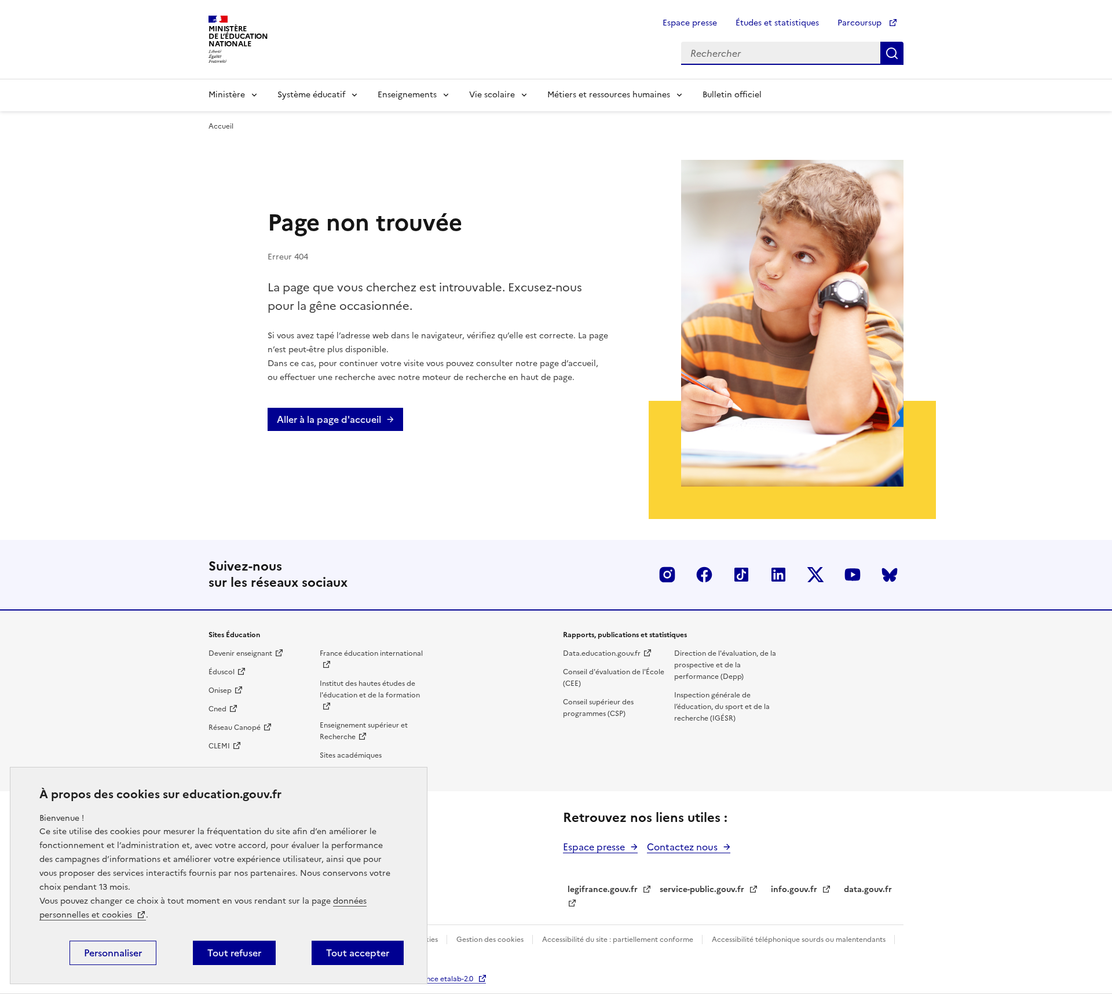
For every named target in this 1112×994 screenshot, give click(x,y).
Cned (217, 709)
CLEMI (219, 746)
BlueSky (890, 575)
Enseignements (407, 95)
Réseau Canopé (235, 727)
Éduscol (222, 672)
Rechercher (892, 53)
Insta (667, 575)
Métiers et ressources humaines (608, 95)
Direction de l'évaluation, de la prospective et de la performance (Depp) (725, 665)
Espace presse (690, 23)
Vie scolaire (492, 95)
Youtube (852, 575)
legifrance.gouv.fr (603, 889)
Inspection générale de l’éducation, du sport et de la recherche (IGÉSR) (722, 706)
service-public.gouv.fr (702, 889)
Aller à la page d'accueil (329, 419)
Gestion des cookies (490, 939)
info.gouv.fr (794, 889)
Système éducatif (311, 95)
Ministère (227, 95)
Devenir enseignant (240, 653)
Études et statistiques (777, 23)
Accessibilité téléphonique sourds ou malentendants (799, 939)
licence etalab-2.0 (444, 979)
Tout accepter (357, 953)
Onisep (220, 690)
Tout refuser (234, 953)
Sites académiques (351, 755)
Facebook (704, 575)
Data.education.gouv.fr (602, 653)
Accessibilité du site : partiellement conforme (618, 939)
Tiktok (741, 575)
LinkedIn (778, 575)
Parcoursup (860, 23)
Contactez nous (682, 847)
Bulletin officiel (732, 95)
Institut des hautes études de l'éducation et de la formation (370, 689)
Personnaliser (113, 953)
